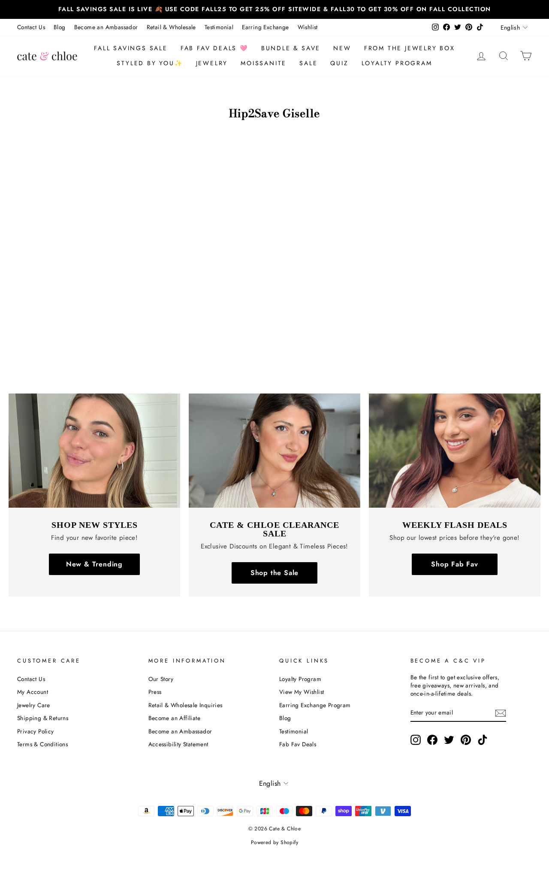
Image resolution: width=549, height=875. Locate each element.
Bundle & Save (290, 48)
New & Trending (94, 564)
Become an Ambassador (106, 27)
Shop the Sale (274, 573)
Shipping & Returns (42, 718)
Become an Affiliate (174, 718)
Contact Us (31, 27)
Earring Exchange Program (315, 705)
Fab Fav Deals (297, 744)
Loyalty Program (397, 63)
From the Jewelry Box (409, 48)
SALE (308, 63)
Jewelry (212, 63)
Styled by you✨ (150, 63)
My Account (32, 691)
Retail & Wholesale (171, 27)
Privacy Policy (35, 731)
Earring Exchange (265, 27)
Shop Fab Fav (454, 564)
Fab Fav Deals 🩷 (214, 48)
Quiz (339, 63)
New (342, 48)
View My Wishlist (301, 691)
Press (155, 691)
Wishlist (308, 27)
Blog (60, 27)
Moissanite (264, 63)
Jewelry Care (33, 705)
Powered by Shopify (274, 842)
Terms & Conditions (42, 744)
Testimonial (219, 27)
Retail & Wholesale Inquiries (185, 705)
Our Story (161, 679)
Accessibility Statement (178, 744)
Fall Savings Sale (131, 48)
